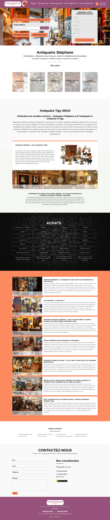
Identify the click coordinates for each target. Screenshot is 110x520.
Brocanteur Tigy (23, 436)
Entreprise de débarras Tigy (82, 434)
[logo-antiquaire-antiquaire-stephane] (13, 4)
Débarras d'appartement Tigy (26, 434)
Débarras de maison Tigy (81, 436)
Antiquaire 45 (33, 4)
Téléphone (15, 472)
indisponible (103, 3)
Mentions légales (66, 513)
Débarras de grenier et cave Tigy (45, 434)
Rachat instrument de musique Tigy (65, 436)
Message (14, 478)
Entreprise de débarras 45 (56, 4)
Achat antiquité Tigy (61, 434)
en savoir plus (20, 91)
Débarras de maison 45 (43, 4)
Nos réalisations (21, 35)
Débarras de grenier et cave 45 (71, 4)
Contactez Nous (39, 35)
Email (13, 466)
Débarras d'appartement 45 (86, 4)
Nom (13, 460)
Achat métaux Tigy (42, 436)
